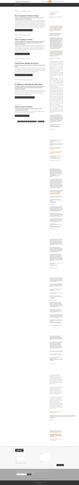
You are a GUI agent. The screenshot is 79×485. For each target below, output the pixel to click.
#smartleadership (65, 415)
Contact (47, 1)
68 (24, 121)
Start (18, 121)
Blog (49, 1)
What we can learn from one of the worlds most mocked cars (56, 27)
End (43, 121)
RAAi (41, 483)
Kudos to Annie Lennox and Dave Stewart (55, 322)
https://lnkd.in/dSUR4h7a (53, 412)
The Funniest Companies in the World (55, 158)
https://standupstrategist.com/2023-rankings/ (55, 176)
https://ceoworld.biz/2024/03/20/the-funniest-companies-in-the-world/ (55, 193)
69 (26, 121)
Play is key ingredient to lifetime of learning (27, 16)
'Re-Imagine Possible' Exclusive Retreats (55, 226)
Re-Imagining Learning (53, 202)
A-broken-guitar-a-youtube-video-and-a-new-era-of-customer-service (56, 48)
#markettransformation (72, 415)
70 (28, 121)
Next (41, 121)
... (35, 121)
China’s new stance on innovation (24, 107)
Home (16, 4)
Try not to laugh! (52, 417)
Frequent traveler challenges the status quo (26, 63)
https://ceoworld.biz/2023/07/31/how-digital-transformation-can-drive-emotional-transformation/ (56, 152)
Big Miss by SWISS (52, 14)
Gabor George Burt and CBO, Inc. (42, 482)
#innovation (61, 415)
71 (30, 121)
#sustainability (58, 415)
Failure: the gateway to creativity (24, 39)
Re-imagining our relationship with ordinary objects (28, 84)
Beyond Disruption (52, 297)
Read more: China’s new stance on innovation (22, 115)
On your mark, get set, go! (53, 265)
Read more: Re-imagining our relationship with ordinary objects (24, 97)
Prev (21, 121)
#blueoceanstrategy (52, 415)
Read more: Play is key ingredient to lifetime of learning (23, 30)
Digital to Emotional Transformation (55, 126)
